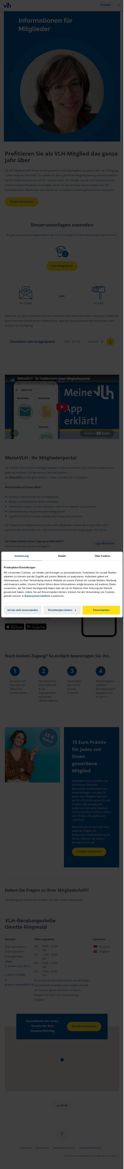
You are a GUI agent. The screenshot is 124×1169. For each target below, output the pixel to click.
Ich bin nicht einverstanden (22, 610)
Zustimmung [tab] (21, 556)
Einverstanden (101, 610)
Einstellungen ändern (60, 610)
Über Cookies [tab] (102, 556)
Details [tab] (62, 556)
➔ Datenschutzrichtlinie (36, 596)
